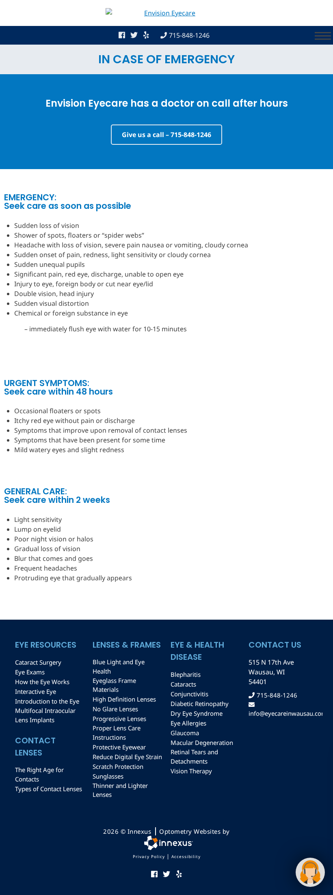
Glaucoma (185, 733)
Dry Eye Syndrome (197, 713)
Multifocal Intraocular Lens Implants (45, 715)
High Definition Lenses (124, 699)
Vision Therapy (191, 771)
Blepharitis (186, 674)
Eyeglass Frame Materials (114, 685)
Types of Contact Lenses (48, 789)
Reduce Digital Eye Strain (127, 757)
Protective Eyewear (119, 747)
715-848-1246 (189, 35)
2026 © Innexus (166, 831)
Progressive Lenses (119, 719)
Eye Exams (30, 672)
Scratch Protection (118, 766)
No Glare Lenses (115, 709)
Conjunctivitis (189, 694)
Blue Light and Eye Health (119, 666)
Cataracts (183, 684)
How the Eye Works (42, 682)
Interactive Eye (35, 691)
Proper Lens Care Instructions (117, 732)
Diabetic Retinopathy (200, 704)
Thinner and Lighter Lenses (120, 790)
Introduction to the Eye (47, 701)
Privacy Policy (149, 856)
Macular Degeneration (202, 742)
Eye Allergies (188, 723)
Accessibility (186, 856)
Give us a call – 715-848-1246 (166, 134)
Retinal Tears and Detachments (194, 756)
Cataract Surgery (38, 662)
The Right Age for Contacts (39, 774)
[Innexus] (166, 843)
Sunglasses (108, 776)
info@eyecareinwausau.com (283, 713)
